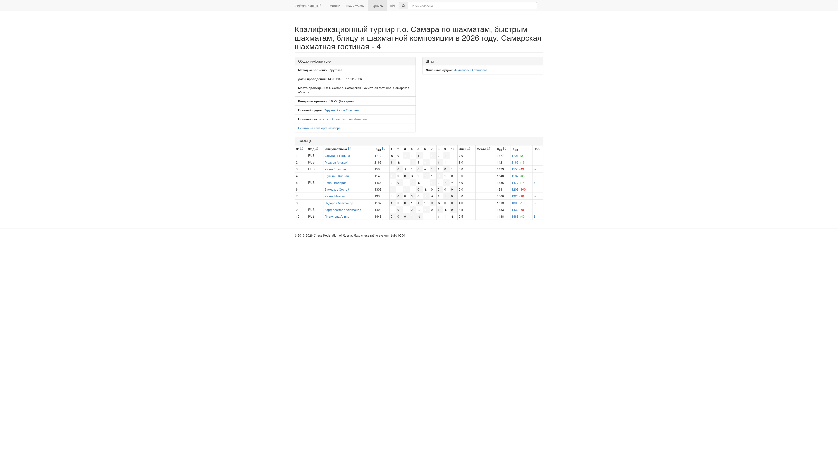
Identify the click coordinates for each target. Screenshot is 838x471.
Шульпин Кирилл (337, 176)
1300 (519, 203)
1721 (517, 155)
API (392, 5)
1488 (518, 216)
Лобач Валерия (336, 182)
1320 (518, 196)
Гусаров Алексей (337, 162)
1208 (519, 189)
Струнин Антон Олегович (341, 110)
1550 (518, 169)
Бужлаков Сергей (337, 189)
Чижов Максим (335, 196)
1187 (518, 176)
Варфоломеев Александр (343, 209)
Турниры (377, 5)
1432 (518, 209)
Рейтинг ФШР (308, 6)
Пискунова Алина (337, 216)
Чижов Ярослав (336, 169)
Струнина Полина (337, 155)
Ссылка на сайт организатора (319, 128)
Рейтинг (334, 5)
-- (535, 155)
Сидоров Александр (339, 203)
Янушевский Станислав (470, 70)
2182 (518, 162)
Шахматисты (355, 5)
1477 (518, 182)
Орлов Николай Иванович (348, 119)
